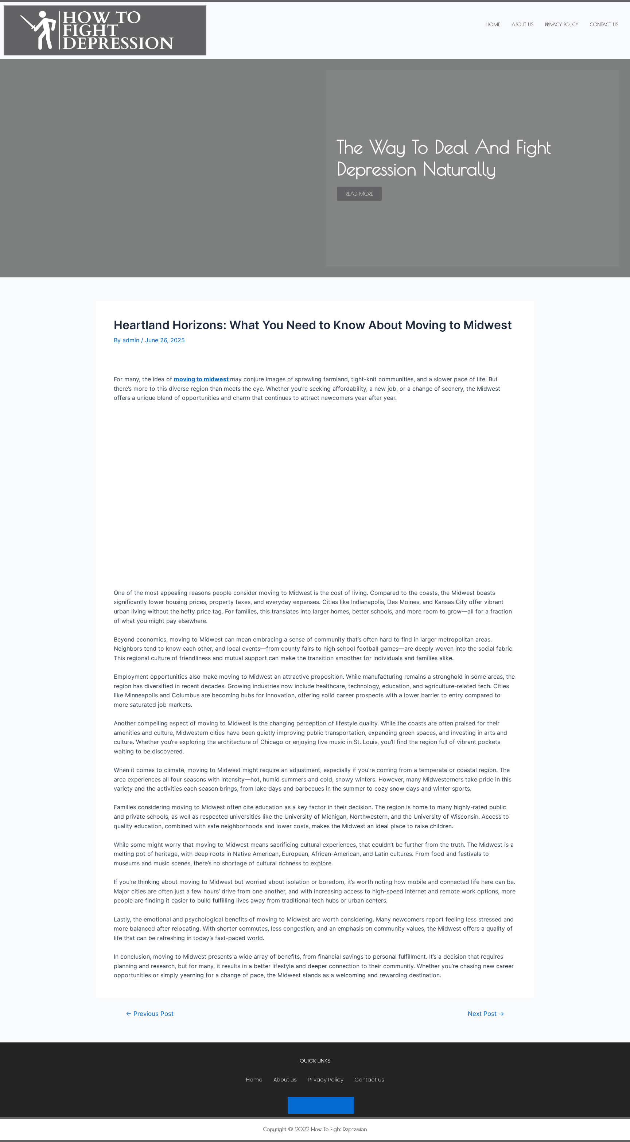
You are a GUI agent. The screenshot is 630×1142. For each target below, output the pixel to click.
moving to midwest (202, 379)
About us (522, 24)
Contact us (604, 24)
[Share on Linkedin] (341, 1105)
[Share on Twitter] (321, 1105)
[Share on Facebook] (301, 1105)
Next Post (486, 1013)
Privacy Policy (561, 24)
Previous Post (150, 1013)
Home (493, 24)
